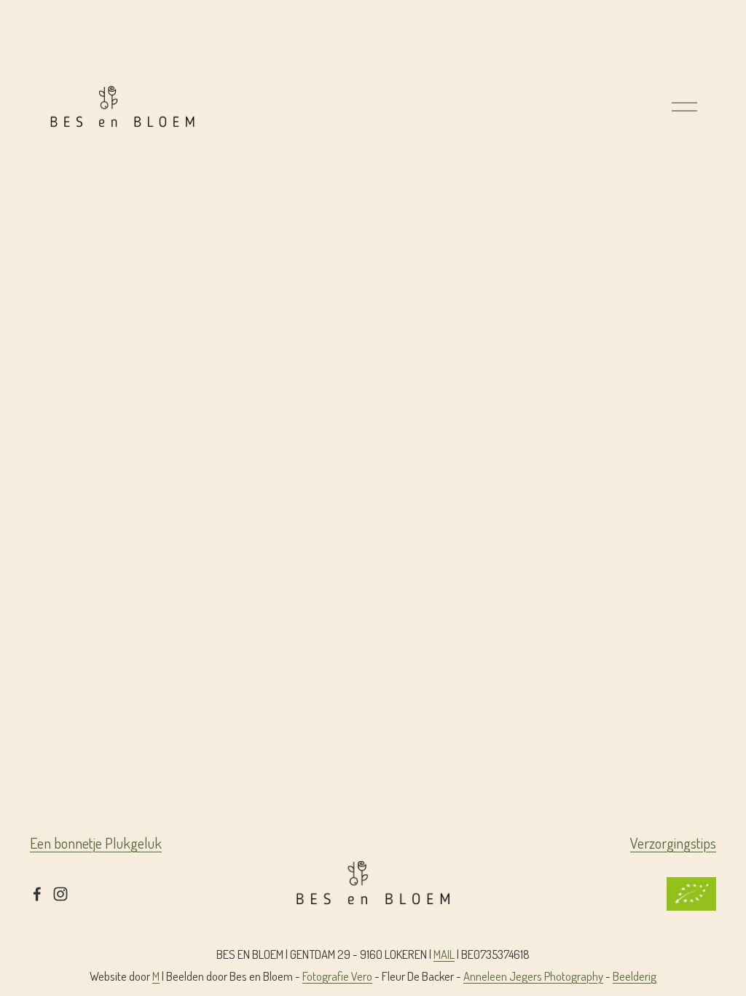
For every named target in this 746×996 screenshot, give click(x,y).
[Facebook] (37, 894)
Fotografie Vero (337, 976)
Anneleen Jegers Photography (533, 976)
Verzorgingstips (673, 842)
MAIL (444, 954)
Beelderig (634, 976)
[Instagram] (60, 894)
